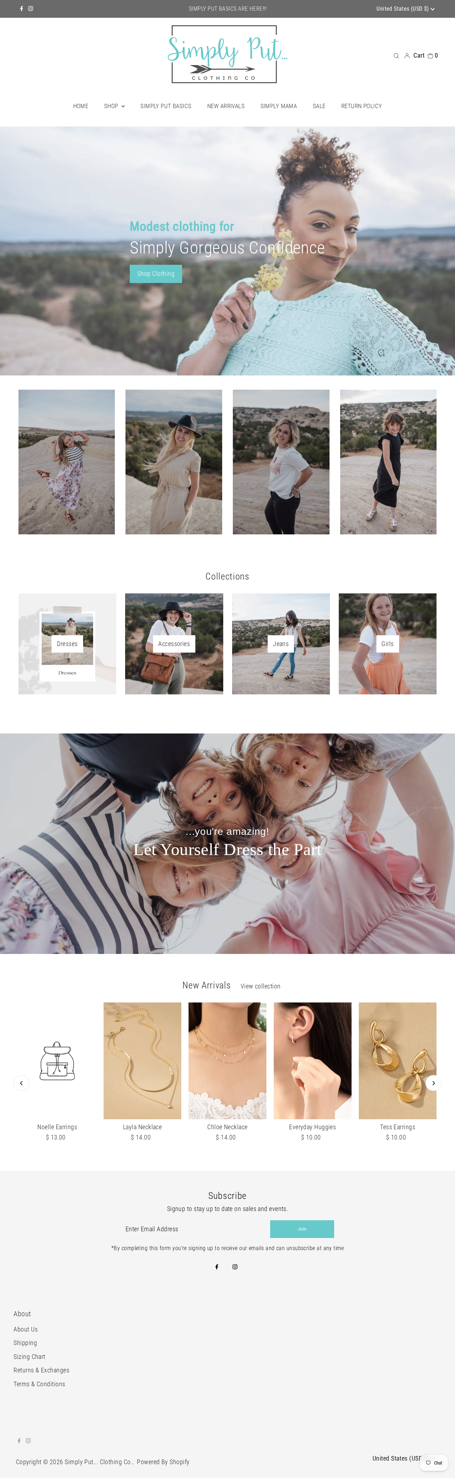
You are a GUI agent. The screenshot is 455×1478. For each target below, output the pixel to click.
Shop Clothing (156, 273)
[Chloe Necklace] (227, 1060)
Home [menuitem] (81, 106)
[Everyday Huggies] (313, 1060)
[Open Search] (396, 55)
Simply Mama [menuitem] (279, 106)
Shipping (25, 1342)
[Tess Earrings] (398, 1060)
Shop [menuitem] (112, 106)
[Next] (433, 1083)
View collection (261, 986)
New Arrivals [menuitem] (226, 106)
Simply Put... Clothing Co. (98, 1462)
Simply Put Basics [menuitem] (165, 106)
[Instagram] (30, 8)
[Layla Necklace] (142, 1060)
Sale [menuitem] (319, 106)
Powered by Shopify (163, 1462)
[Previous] (22, 1083)
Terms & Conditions (39, 1384)
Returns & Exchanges (41, 1370)
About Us (26, 1329)
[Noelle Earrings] (57, 1060)
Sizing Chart (29, 1356)
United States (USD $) (403, 8)
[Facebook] (21, 8)
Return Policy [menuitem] (361, 106)
